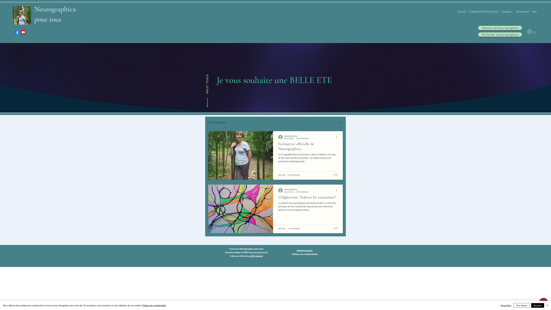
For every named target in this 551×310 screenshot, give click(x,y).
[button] (532, 31)
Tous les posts (216, 122)
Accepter (538, 305)
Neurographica (55, 9)
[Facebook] (17, 32)
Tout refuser (521, 305)
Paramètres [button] (506, 305)
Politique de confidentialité (154, 305)
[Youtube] (23, 32)
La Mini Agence (255, 256)
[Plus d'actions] (337, 137)
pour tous (47, 19)
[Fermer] (547, 305)
